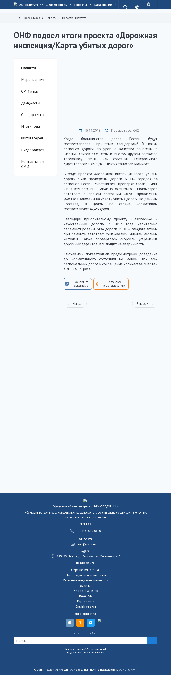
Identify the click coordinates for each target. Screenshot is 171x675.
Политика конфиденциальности (85, 580)
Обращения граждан (86, 570)
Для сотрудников (86, 591)
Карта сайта (85, 601)
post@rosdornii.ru (89, 544)
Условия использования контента (85, 517)
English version (86, 606)
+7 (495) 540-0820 (88, 531)
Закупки (85, 585)
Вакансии (85, 596)
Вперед (142, 303)
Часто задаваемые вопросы (86, 575)
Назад (77, 303)
